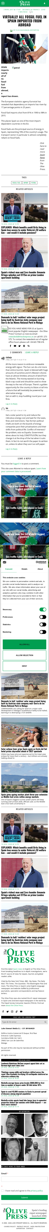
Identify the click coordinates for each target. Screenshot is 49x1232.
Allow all (24, 644)
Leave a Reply (32, 352)
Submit (24, 1197)
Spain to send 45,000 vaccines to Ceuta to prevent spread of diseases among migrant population (23, 1093)
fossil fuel (16, 183)
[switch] (42, 617)
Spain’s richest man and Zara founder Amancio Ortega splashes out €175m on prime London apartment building (23, 275)
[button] (45, 1022)
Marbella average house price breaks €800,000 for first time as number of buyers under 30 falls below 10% (22, 1084)
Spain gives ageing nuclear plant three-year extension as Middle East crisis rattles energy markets (24, 795)
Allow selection (24, 655)
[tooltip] (10, 346)
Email (4, 1173)
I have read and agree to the (24, 1190)
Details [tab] (24, 569)
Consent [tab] (8, 569)
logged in (17, 463)
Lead (43, 10)
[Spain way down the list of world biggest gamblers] (24, 486)
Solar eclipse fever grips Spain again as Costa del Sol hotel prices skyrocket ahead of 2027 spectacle (24, 750)
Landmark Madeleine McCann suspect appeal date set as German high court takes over (22, 1064)
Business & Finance (31, 10)
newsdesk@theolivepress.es (21, 336)
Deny (24, 666)
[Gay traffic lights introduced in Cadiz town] (24, 507)
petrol (33, 183)
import (26, 183)
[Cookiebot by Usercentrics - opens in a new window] (35, 562)
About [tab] (40, 569)
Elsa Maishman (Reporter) (27, 30)
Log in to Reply (11, 404)
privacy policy (37, 1190)
